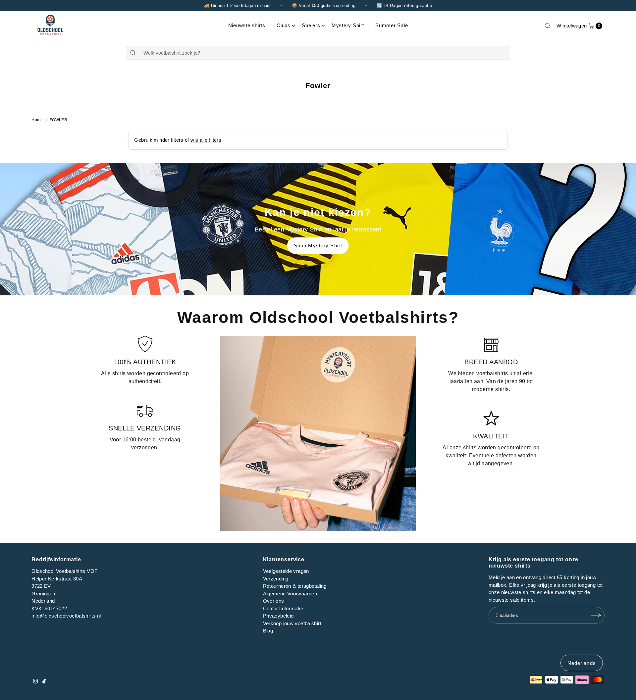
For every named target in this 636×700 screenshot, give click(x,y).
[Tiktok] (44, 682)
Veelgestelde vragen (286, 571)
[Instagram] (35, 682)
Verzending (276, 578)
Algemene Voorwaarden (290, 593)
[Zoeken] (548, 26)
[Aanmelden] (596, 615)
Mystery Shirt (348, 25)
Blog (268, 630)
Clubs (284, 25)
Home (37, 120)
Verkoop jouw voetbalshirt (292, 623)
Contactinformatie (283, 608)
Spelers (311, 25)
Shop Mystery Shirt (318, 245)
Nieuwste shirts (246, 25)
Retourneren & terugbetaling (295, 586)
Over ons (273, 601)
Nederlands (581, 663)
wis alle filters (205, 140)
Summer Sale (391, 25)
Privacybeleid (278, 616)
